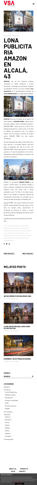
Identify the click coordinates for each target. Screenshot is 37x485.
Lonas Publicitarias (9, 226)
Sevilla (7, 430)
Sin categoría (8, 412)
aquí (10, 218)
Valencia (7, 433)
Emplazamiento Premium (11, 230)
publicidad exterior (9, 238)
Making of (7, 387)
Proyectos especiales (11, 400)
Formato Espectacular (24, 230)
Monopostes (9, 397)
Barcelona (8, 419)
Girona (7, 422)
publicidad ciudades (25, 235)
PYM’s (7, 403)
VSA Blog (8, 35)
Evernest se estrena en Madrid (17, 359)
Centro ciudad (25, 228)
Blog (13, 471)
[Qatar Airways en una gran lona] (18, 282)
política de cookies (18, 480)
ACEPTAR (19, 483)
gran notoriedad (8, 233)
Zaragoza (8, 436)
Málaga (7, 428)
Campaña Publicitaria (14, 228)
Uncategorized (24, 226)
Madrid (17, 226)
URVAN (7, 408)
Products (24, 469)
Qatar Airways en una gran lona (17, 296)
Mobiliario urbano (10, 395)
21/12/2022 (7, 298)
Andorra (7, 417)
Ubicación (7, 414)
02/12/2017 (15, 35)
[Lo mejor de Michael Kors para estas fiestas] (18, 313)
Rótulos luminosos (10, 406)
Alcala (6, 228)
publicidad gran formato (21, 238)
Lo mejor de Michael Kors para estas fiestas (17, 327)
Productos (7, 390)
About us (12, 469)
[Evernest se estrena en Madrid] (18, 345)
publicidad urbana (9, 240)
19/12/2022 (7, 331)
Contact (22, 471)
